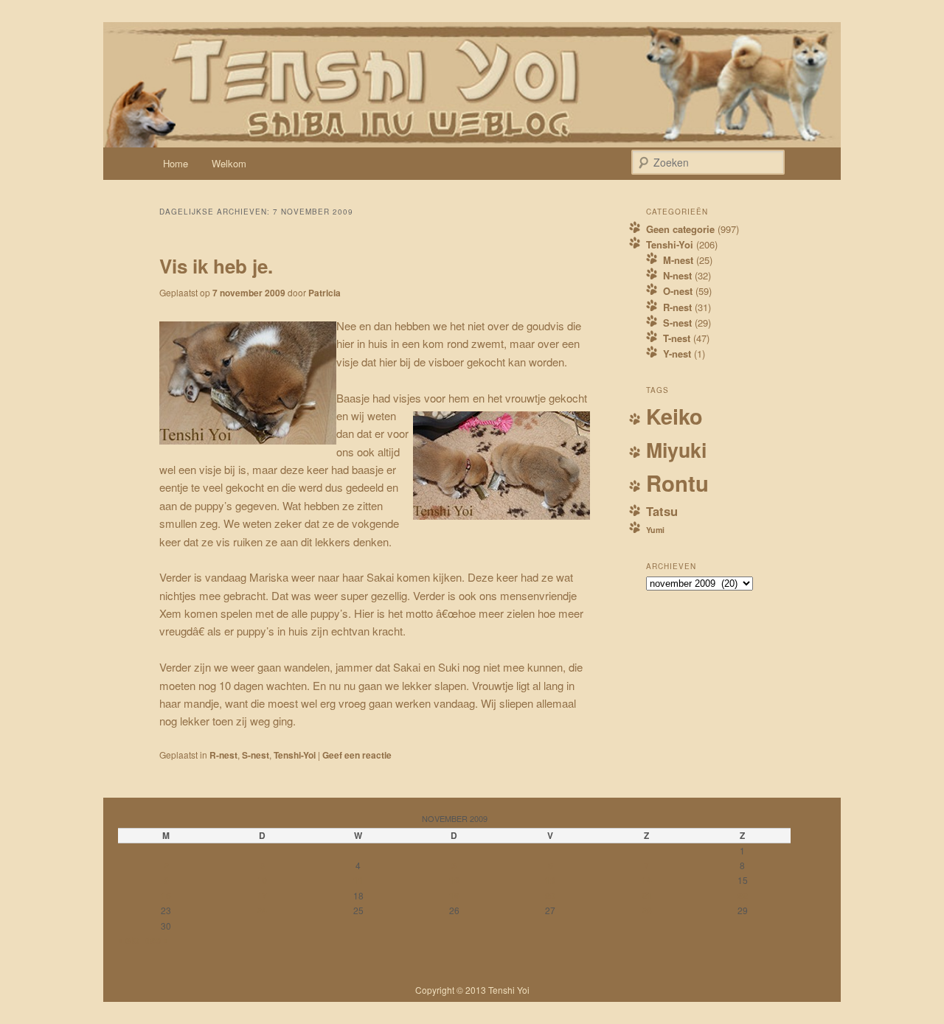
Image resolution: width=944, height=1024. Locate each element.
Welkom (229, 163)
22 (743, 895)
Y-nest (677, 353)
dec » (156, 940)
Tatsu (662, 511)
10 (262, 880)
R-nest (223, 755)
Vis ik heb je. (216, 265)
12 (454, 880)
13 (550, 880)
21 (647, 895)
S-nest (255, 755)
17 (262, 895)
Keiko (674, 416)
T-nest (676, 338)
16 (166, 895)
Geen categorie (680, 229)
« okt (128, 940)
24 (262, 910)
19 (454, 895)
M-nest (678, 260)
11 (358, 880)
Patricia (324, 292)
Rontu (677, 482)
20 (550, 895)
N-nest (677, 275)
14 (647, 880)
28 (647, 910)
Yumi (655, 529)
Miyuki (676, 450)
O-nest (678, 291)
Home (175, 163)
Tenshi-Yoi (295, 755)
